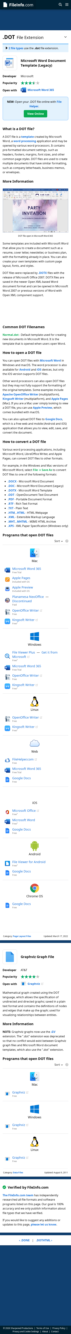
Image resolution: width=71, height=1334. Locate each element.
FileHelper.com (23, 759)
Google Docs (53, 419)
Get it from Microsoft (35, 654)
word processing (24, 141)
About (45, 1331)
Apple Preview (42, 408)
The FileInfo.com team (18, 1195)
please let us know (43, 1224)
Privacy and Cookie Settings (26, 1331)
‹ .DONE (24, 1240)
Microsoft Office (24, 810)
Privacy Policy (58, 1328)
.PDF (11, 499)
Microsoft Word (50, 360)
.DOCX (12, 481)
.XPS (11, 526)
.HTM (11, 513)
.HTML (20, 513)
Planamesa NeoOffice (28, 597)
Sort (57, 541)
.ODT (11, 495)
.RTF (11, 504)
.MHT (11, 521)
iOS (39, 369)
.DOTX (42, 273)
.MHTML (21, 521)
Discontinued (22, 601)
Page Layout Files (22, 936)
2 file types (16, 48)
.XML (11, 517)
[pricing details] (66, 541)
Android (24, 369)
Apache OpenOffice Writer (20, 394)
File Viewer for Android (28, 862)
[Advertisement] (35, 20)
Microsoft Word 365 (41, 90)
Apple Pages (59, 399)
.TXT (10, 508)
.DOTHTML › (44, 1240)
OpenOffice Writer (25, 610)
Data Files (18, 1172)
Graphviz (34, 984)
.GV (53, 1032)
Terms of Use (42, 1328)
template (27, 137)
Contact (55, 1331)
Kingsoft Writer (13, 399)
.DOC (11, 486)
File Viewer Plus (23, 652)
